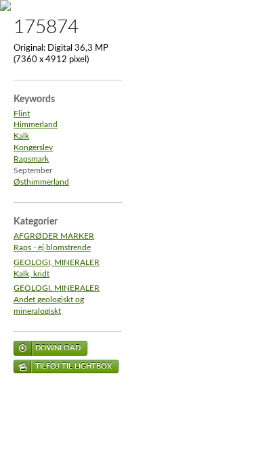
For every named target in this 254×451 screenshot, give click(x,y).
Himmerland (36, 124)
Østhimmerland (41, 182)
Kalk (21, 136)
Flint (22, 114)
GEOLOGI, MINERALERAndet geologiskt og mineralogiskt (57, 300)
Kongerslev (33, 147)
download (58, 348)
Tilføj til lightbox (73, 366)
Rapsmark (31, 159)
